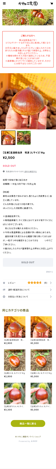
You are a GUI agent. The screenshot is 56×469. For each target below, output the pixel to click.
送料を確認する (30, 171)
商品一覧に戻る (28, 423)
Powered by (25, 441)
